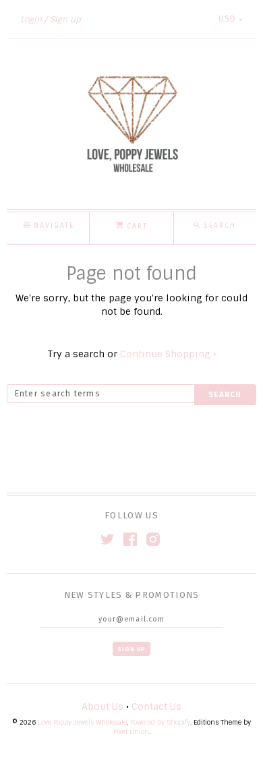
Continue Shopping (168, 354)
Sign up (65, 19)
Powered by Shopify (160, 722)
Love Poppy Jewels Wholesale (82, 722)
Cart (135, 226)
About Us (102, 706)
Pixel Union (131, 731)
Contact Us (156, 706)
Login (31, 19)
